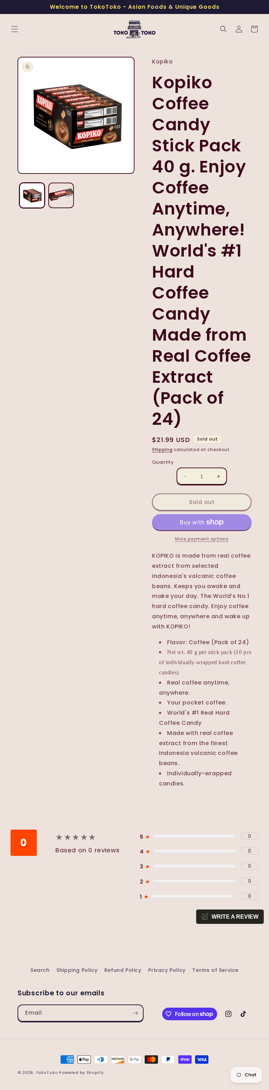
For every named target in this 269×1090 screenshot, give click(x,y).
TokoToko (47, 1072)
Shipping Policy (76, 970)
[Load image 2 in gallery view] (61, 195)
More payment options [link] (201, 539)
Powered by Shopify (81, 1072)
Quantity (163, 462)
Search (40, 970)
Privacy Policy (166, 970)
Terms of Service (215, 970)
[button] (14, 29)
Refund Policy (123, 970)
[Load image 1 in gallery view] (32, 195)
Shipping (162, 449)
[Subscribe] (135, 1013)
